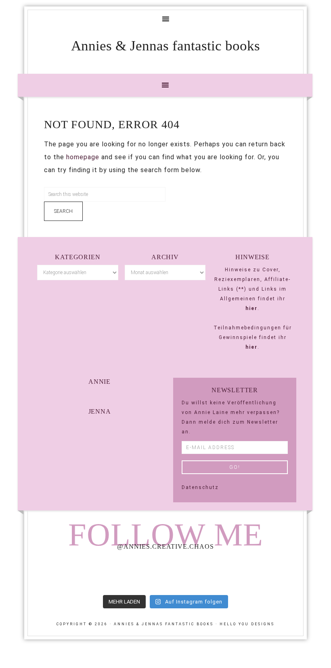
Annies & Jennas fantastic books (165, 46)
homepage (82, 157)
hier (251, 308)
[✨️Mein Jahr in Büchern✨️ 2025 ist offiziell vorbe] (109, 573)
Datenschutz (200, 487)
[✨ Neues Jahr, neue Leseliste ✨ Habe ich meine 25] (221, 573)
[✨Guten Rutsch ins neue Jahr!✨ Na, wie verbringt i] (165, 573)
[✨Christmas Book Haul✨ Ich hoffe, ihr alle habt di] (277, 573)
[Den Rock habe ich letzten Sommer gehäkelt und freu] (54, 573)
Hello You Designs (247, 624)
